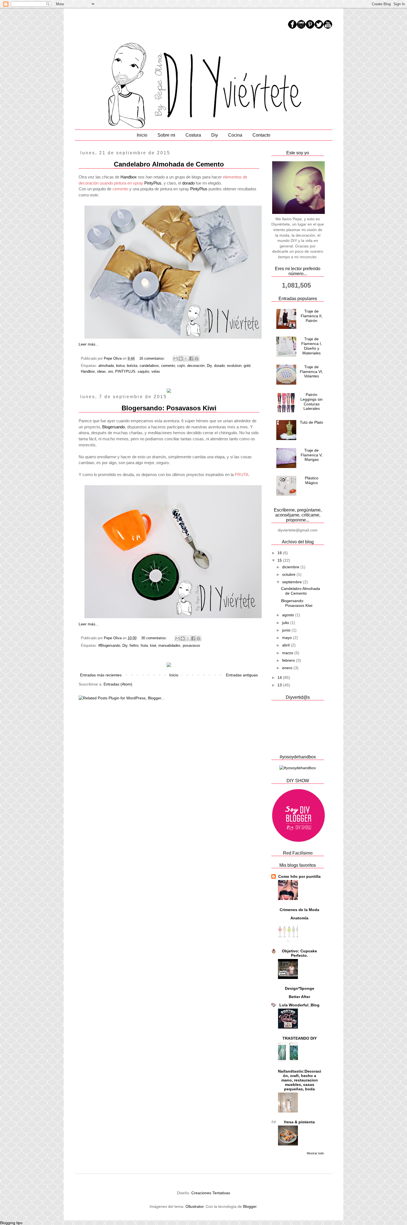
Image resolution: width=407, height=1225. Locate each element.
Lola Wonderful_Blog (299, 1005)
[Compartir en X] (186, 358)
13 (280, 685)
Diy (214, 135)
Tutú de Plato (311, 422)
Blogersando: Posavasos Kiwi (169, 408)
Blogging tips (11, 1223)
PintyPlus (152, 183)
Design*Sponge (299, 988)
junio (287, 630)
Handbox (128, 177)
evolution (234, 366)
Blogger (249, 1206)
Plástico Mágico (311, 480)
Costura (193, 135)
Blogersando (113, 426)
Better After (299, 996)
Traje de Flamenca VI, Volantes (311, 372)
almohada (106, 366)
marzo (288, 653)
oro (110, 372)
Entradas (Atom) (118, 684)
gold (247, 366)
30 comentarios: (154, 638)
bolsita (132, 366)
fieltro (134, 646)
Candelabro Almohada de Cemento (169, 164)
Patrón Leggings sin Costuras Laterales (311, 401)
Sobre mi (166, 135)
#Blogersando (109, 646)
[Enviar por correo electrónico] (175, 358)
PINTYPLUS (125, 372)
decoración (196, 366)
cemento (168, 366)
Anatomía (299, 918)
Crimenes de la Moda (299, 909)
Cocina (235, 135)
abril (286, 645)
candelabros (149, 366)
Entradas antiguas (242, 675)
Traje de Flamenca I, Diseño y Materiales (311, 346)
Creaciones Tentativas (210, 1193)
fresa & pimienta (299, 1122)
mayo (287, 637)
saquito (143, 372)
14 (280, 677)
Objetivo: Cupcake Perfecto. (299, 953)
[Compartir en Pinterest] (196, 358)
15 (280, 560)
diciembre (291, 567)
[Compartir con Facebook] (191, 358)
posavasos (191, 646)
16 (280, 553)
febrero (289, 660)
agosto (288, 615)
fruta (144, 646)
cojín (181, 366)
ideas (101, 372)
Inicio (142, 135)
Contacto (261, 135)
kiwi (153, 646)
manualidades (169, 646)
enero (287, 668)
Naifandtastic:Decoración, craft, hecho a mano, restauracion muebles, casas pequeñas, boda (299, 1080)
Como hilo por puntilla (299, 876)
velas (155, 372)
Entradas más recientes (101, 675)
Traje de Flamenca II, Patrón (312, 316)
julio (286, 622)
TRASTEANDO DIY (299, 1038)
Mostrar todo (315, 1153)
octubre (289, 574)
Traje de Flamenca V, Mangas (312, 455)
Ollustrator (195, 1206)
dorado (188, 183)
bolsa (120, 366)
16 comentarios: (152, 358)
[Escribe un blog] (181, 358)
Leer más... (89, 344)
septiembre (292, 582)
